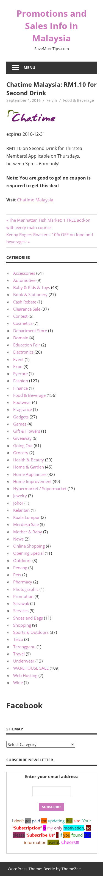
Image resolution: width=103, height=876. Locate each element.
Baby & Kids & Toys (31, 287)
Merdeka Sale (26, 524)
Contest (20, 316)
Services (21, 610)
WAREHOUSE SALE (31, 668)
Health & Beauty (28, 459)
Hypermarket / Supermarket (39, 488)
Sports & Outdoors (31, 632)
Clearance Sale (26, 309)
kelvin (51, 100)
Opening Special (28, 553)
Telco (18, 639)
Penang (20, 567)
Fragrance (22, 409)
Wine (18, 682)
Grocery (20, 452)
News (18, 539)
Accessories (24, 273)
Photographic (25, 589)
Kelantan (21, 510)
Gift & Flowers (26, 431)
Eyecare (20, 373)
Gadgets (21, 417)
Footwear (22, 402)
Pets (17, 574)
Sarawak (21, 603)
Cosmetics (22, 323)
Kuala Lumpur (26, 517)
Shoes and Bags (28, 618)
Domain (20, 337)
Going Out (23, 445)
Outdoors (22, 560)
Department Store (30, 330)
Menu (29, 67)
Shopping (22, 625)
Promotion (23, 596)
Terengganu (24, 646)
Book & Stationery (30, 294)
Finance (20, 388)
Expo (18, 366)
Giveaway (22, 438)
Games (19, 424)
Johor (18, 503)
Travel (19, 654)
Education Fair (26, 345)
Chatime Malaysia (35, 200)
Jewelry (20, 495)
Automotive (24, 280)
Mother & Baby (27, 531)
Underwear (23, 661)
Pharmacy (22, 582)
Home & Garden (28, 467)
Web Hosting (25, 675)
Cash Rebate (24, 302)
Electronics (23, 352)
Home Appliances (29, 474)
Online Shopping (29, 546)
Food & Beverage (78, 100)
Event (18, 359)
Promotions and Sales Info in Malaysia (51, 25)
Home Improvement (32, 481)
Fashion (20, 380)
